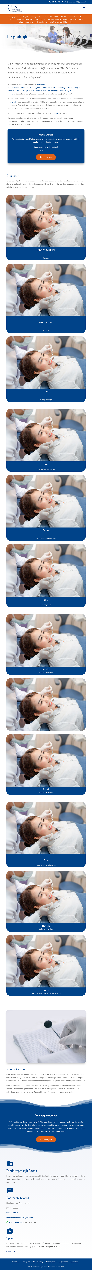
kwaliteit (13, 102)
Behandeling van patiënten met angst (43, 91)
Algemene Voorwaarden (68, 1262)
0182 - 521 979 (12, 1213)
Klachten (15, 1262)
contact (56, 113)
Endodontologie (60, 87)
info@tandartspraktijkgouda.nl (46, 147)
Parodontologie (22, 91)
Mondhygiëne (35, 87)
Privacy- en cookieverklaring (32, 1262)
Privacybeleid (51, 1262)
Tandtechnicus (47, 87)
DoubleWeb (60, 1267)
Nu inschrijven (46, 157)
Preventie (24, 87)
